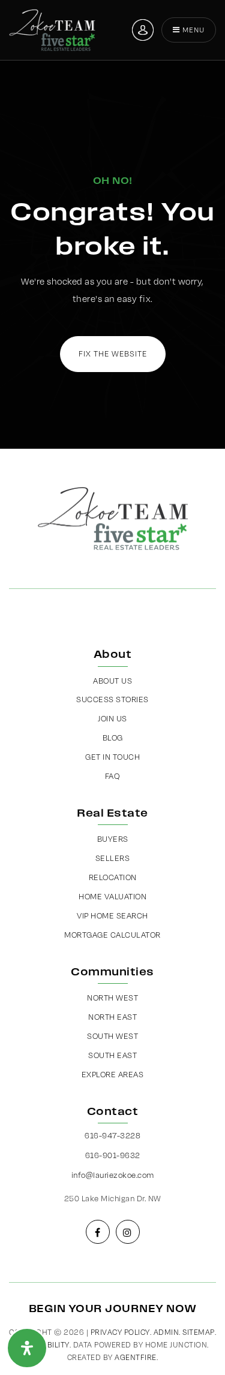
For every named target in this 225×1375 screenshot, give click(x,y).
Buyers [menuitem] (112, 839)
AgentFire (136, 1357)
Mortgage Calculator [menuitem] (112, 934)
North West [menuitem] (112, 997)
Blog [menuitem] (113, 737)
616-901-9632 (112, 1155)
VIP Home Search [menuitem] (112, 915)
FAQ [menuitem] (113, 776)
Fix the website (113, 353)
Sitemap (198, 1332)
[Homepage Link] (52, 29)
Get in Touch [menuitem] (112, 756)
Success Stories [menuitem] (112, 699)
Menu (192, 29)
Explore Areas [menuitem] (113, 1074)
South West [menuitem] (112, 1036)
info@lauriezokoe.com (112, 1175)
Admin (166, 1332)
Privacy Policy (120, 1332)
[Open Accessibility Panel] (27, 1348)
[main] (112, 224)
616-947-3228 (112, 1135)
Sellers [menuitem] (112, 858)
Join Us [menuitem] (112, 718)
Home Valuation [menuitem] (112, 896)
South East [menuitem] (112, 1055)
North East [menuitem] (112, 1017)
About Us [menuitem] (112, 680)
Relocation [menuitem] (113, 877)
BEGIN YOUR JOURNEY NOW (113, 1309)
